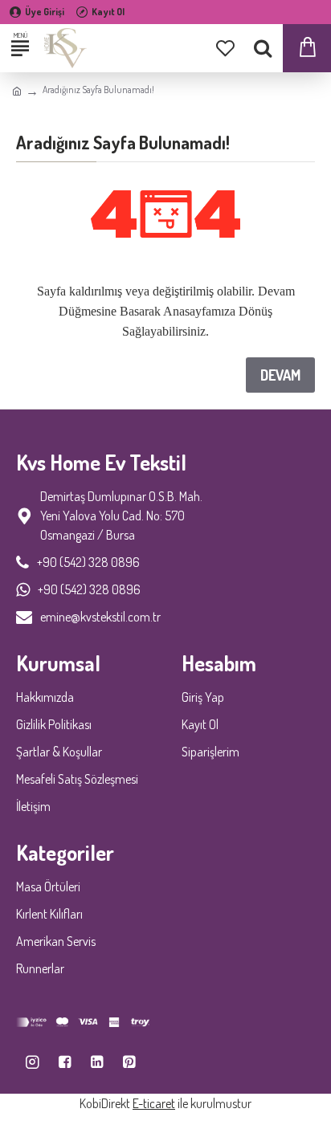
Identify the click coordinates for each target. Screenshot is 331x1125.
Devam (280, 375)
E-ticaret (154, 1103)
